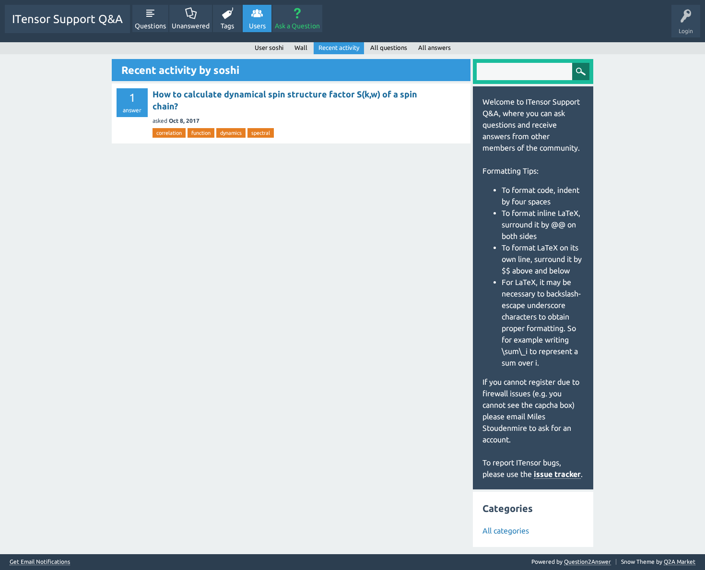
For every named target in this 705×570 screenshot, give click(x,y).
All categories (505, 530)
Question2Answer (587, 561)
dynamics (231, 133)
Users (257, 26)
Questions (150, 26)
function (201, 133)
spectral (260, 133)
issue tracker (557, 474)
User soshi (269, 47)
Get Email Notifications (40, 562)
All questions (388, 47)
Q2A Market (679, 561)
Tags (227, 26)
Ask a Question (297, 26)
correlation (169, 133)
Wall (300, 47)
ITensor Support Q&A (67, 18)
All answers (434, 47)
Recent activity (338, 47)
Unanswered (191, 26)
